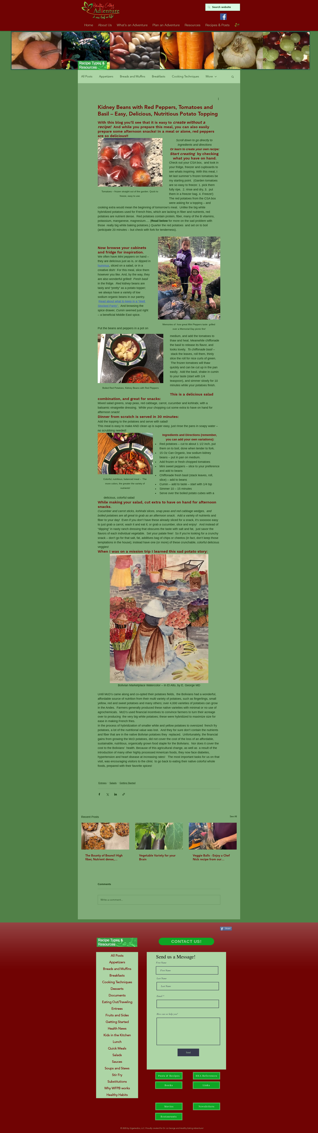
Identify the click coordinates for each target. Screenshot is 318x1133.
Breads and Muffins (132, 76)
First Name (161, 962)
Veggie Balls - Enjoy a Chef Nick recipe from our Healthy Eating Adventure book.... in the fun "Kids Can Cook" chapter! (212, 857)
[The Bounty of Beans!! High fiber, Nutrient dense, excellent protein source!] (105, 836)
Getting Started (127, 783)
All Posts (86, 76)
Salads (113, 783)
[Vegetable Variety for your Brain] (159, 836)
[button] (232, 76)
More (209, 76)
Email (159, 996)
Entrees (102, 783)
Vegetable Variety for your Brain (157, 857)
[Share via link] (123, 794)
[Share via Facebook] (99, 794)
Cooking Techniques (185, 76)
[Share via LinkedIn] (115, 794)
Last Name (162, 978)
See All (233, 816)
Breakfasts (158, 76)
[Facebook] (223, 16)
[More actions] (218, 99)
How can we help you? (167, 1014)
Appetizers (106, 76)
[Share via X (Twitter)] (107, 794)
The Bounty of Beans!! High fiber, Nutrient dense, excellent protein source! (104, 857)
